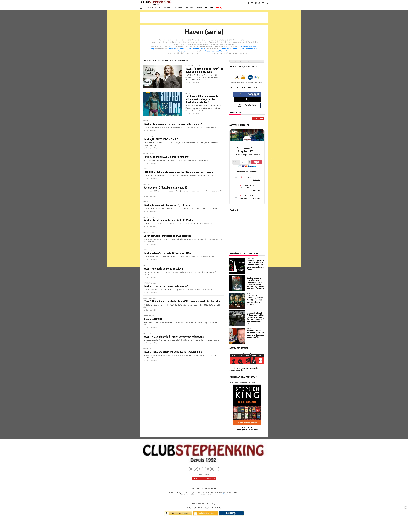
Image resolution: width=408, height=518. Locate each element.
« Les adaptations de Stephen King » (217, 51)
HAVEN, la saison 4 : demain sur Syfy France (166, 205)
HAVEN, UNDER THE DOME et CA (160, 139)
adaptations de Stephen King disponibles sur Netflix (186, 48)
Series (145, 121)
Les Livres (178, 7)
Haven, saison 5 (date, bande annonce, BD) (165, 187)
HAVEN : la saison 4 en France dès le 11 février (168, 220)
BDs (144, 184)
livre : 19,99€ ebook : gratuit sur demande (247, 428)
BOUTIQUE (220, 7)
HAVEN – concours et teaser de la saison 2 (165, 286)
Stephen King (164, 7)
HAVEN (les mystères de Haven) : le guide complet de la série (204, 70)
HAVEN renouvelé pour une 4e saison (163, 268)
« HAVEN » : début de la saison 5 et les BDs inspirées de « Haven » (178, 172)
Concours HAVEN (152, 319)
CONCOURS (209, 7)
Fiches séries (190, 65)
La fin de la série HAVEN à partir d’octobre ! (166, 156)
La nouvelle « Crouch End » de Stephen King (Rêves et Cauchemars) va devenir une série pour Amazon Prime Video (255, 318)
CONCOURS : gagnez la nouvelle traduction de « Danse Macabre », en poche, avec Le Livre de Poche (255, 264)
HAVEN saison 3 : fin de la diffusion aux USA (167, 253)
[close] (406, 507)
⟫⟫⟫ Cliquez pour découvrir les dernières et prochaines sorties (245, 369)
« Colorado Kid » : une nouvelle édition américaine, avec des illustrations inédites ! (201, 99)
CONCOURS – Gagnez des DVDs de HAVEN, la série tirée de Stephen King (182, 301)
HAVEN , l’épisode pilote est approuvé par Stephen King (172, 351)
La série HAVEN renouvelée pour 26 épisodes (167, 235)
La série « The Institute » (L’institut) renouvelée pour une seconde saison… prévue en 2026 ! (255, 299)
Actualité (152, 7)
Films (145, 136)
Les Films (189, 7)
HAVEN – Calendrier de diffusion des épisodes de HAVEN (173, 336)
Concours (147, 283)
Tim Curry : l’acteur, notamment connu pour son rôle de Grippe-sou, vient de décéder (255, 333)
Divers (187, 93)
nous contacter (222, 494)
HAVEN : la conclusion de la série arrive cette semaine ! (172, 124)
